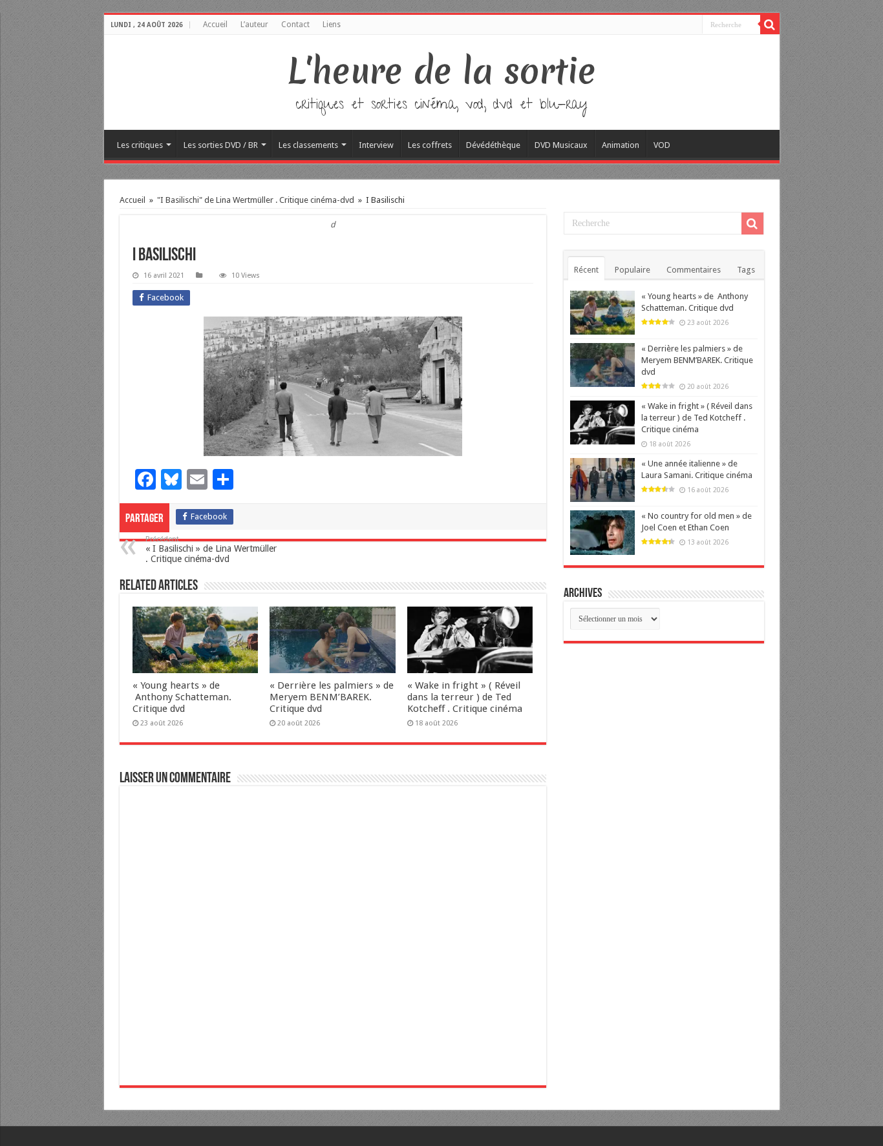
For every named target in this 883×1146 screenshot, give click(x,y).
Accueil (215, 24)
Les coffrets (430, 145)
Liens (332, 24)
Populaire (632, 270)
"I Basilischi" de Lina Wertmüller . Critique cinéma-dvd (255, 200)
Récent (586, 270)
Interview (376, 145)
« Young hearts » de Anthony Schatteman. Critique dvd (182, 697)
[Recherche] (770, 24)
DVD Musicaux (561, 145)
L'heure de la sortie (442, 71)
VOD (662, 145)
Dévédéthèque (493, 145)
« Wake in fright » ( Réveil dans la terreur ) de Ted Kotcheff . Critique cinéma (464, 697)
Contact (295, 24)
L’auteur (254, 24)
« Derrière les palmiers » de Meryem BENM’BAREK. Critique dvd (332, 697)
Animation (620, 145)
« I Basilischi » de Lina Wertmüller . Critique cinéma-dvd (211, 549)
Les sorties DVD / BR (221, 145)
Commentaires (693, 270)
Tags (746, 270)
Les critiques (140, 145)
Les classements (308, 145)
